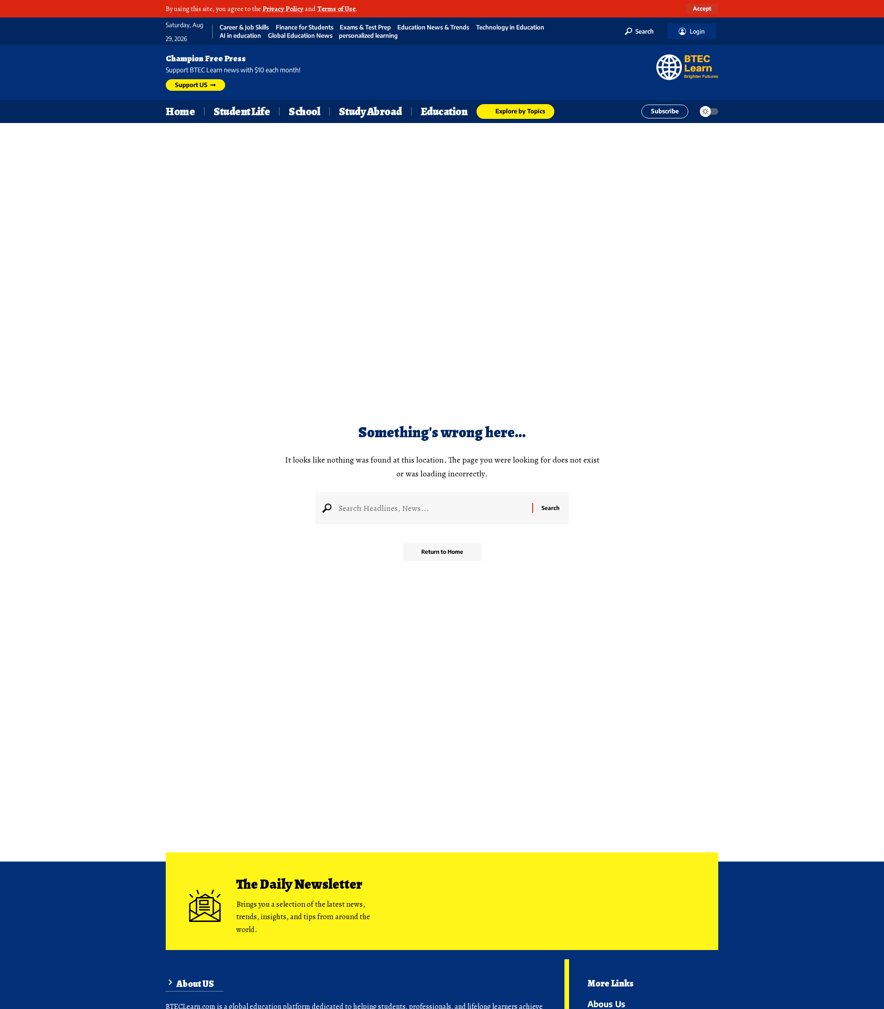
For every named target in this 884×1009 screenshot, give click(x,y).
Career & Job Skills (244, 27)
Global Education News (300, 36)
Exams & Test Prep (365, 27)
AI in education (240, 36)
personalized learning (368, 36)
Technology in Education (510, 27)
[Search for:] (432, 508)
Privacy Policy (282, 8)
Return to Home (442, 551)
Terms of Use (336, 8)
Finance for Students (304, 27)
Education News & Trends (433, 27)
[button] (702, 9)
